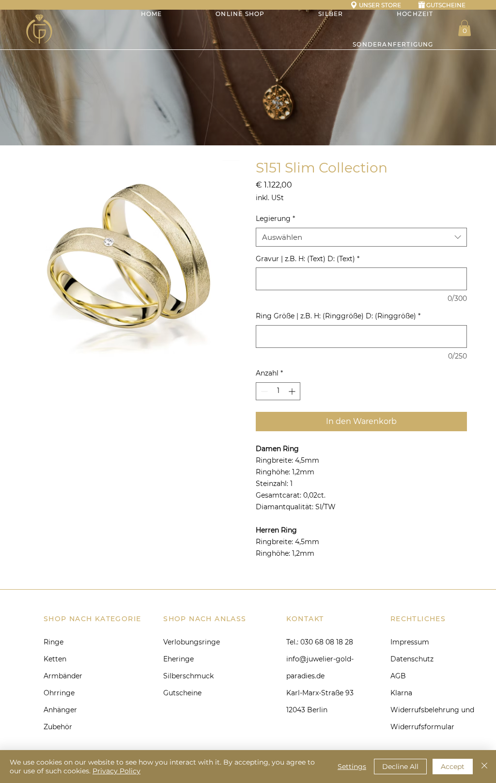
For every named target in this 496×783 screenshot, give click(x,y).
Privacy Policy (116, 771)
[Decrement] (263, 391)
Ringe (53, 642)
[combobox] (361, 237)
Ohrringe (59, 693)
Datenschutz (412, 659)
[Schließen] (484, 766)
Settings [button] (352, 766)
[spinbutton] (278, 391)
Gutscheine (182, 693)
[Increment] (293, 391)
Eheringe (178, 659)
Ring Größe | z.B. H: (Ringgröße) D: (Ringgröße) (338, 316)
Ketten (55, 659)
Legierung (275, 218)
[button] (464, 28)
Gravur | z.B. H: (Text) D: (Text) (307, 258)
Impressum (409, 642)
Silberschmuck (188, 676)
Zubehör (58, 726)
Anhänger (60, 709)
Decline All (400, 766)
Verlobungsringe (191, 642)
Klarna (401, 693)
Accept (453, 766)
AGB (398, 676)
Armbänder (63, 676)
